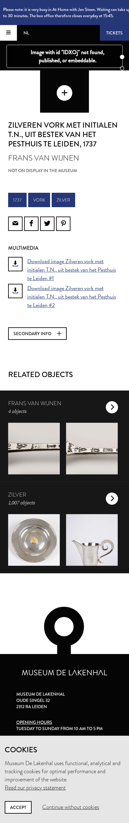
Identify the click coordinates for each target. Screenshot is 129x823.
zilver (63, 200)
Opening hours (34, 722)
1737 (17, 200)
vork (39, 200)
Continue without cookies (70, 807)
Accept (18, 807)
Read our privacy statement (35, 788)
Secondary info (32, 333)
